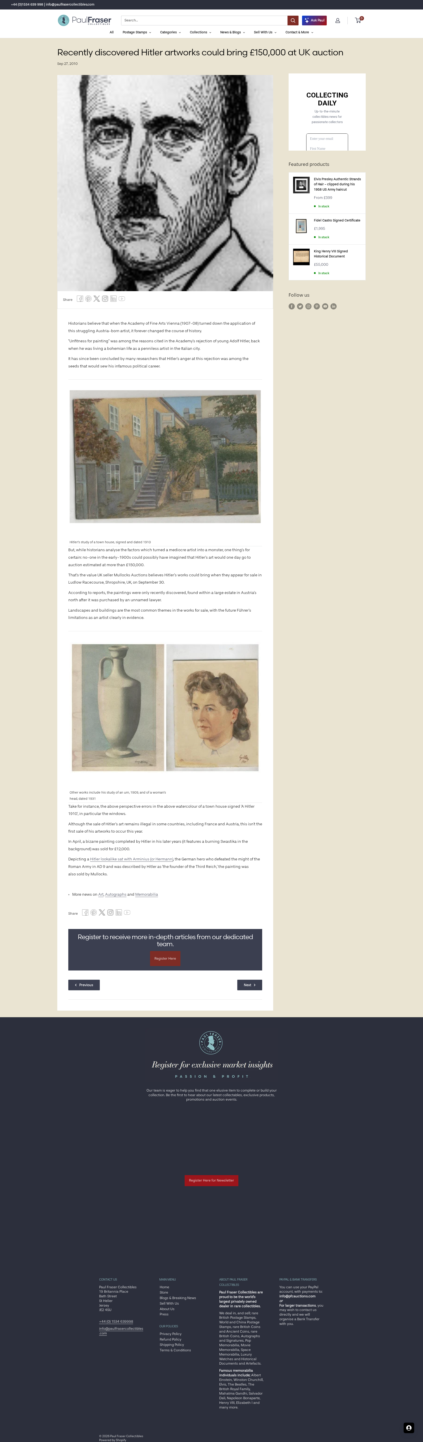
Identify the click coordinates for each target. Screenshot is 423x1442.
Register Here (165, 959)
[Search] (293, 20)
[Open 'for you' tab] (409, 1428)
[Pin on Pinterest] (88, 300)
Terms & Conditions (175, 1350)
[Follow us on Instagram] (308, 306)
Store (164, 1292)
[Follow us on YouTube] (325, 306)
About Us (167, 1309)
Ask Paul (318, 20)
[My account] (338, 20)
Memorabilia (146, 894)
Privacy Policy (171, 1334)
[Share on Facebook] (80, 300)
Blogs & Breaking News (178, 1298)
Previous (86, 985)
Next (247, 985)
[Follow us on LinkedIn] (333, 306)
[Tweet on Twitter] (97, 300)
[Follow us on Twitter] (300, 306)
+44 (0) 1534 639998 (116, 1322)
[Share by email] (105, 300)
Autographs (115, 894)
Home (164, 1287)
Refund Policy (170, 1339)
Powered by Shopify (112, 1440)
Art (101, 894)
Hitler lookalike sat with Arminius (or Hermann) (131, 859)
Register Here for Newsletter (211, 1180)
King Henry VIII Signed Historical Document (331, 253)
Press (164, 1314)
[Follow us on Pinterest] (317, 306)
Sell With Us (169, 1303)
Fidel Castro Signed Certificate (337, 220)
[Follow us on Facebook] (292, 306)
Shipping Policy (172, 1345)
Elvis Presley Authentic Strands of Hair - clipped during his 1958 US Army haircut (337, 184)
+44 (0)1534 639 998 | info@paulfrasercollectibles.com (52, 4)
